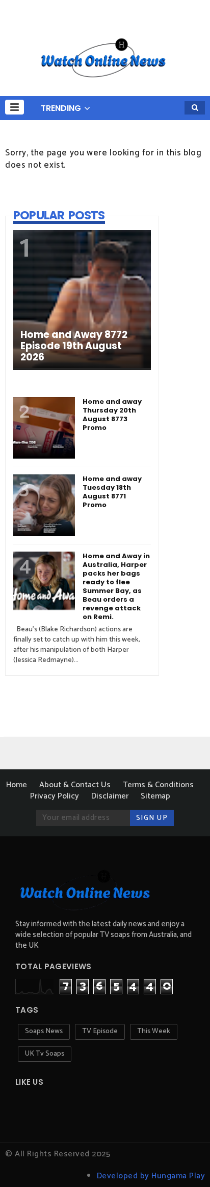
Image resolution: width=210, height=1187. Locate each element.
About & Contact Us (75, 785)
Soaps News (44, 1031)
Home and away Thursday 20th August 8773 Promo (112, 414)
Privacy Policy (54, 796)
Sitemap (155, 796)
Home (16, 785)
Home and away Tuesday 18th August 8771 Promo (112, 491)
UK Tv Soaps (44, 1054)
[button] (14, 107)
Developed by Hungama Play (151, 1176)
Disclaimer (109, 796)
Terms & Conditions (158, 785)
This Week (153, 1031)
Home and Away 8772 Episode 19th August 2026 (73, 346)
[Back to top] (185, 1162)
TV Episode (100, 1031)
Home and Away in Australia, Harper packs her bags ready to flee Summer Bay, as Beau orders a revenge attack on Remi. (116, 586)
